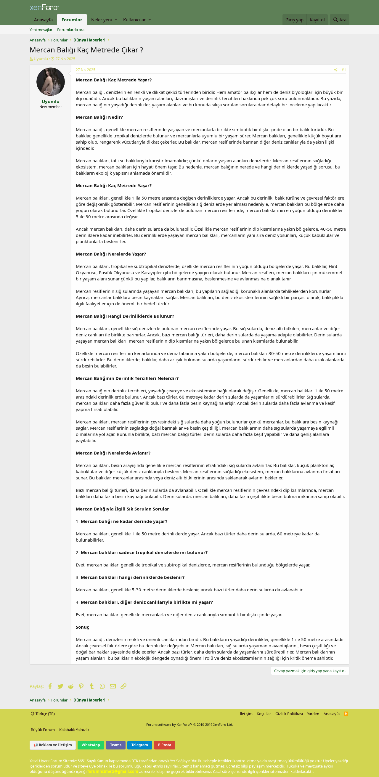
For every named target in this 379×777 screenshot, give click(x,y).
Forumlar (72, 20)
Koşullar (264, 713)
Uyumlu (41, 58)
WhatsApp (91, 744)
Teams (115, 744)
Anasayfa (43, 20)
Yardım (313, 713)
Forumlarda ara (70, 29)
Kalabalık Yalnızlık (74, 729)
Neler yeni (101, 20)
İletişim (246, 713)
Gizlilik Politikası (289, 713)
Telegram (139, 744)
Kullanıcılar (134, 20)
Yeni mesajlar (41, 29)
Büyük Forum (43, 729)
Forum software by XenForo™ (189, 724)
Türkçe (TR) (45, 713)
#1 (344, 69)
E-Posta (164, 744)
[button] (116, 19)
